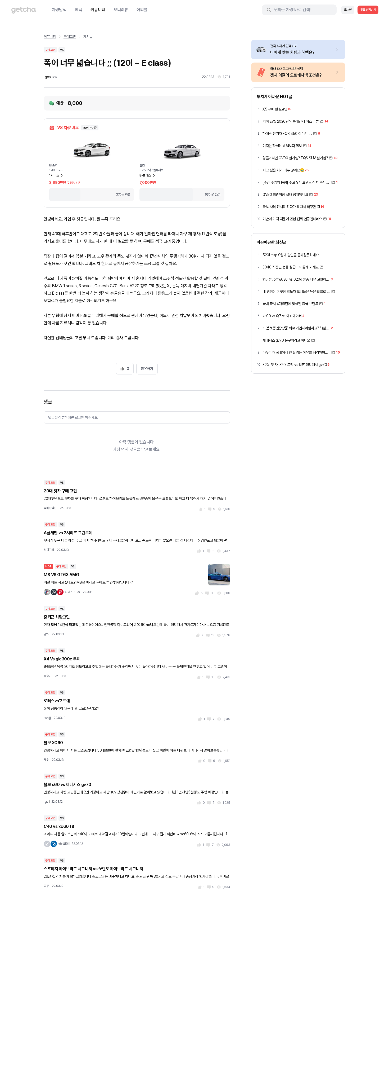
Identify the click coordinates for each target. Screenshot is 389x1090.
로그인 (348, 10)
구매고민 (70, 36)
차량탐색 (59, 9)
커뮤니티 (98, 9)
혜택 (78, 9)
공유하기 (147, 369)
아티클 (142, 9)
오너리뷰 (121, 9)
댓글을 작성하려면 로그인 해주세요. (73, 417)
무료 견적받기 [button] (368, 10)
